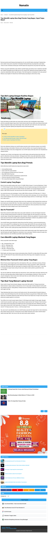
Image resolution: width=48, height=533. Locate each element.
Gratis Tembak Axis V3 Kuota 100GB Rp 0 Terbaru (14, 477)
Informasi (11, 22)
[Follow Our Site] (28, 490)
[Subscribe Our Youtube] (17, 490)
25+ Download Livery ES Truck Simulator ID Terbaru (15, 461)
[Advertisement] (24, 33)
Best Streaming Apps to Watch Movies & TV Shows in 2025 (21, 395)
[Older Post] (45, 411)
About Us (8, 527)
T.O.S (7, 528)
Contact (3, 527)
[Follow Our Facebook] (6, 490)
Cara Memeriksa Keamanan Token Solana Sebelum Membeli (17, 465)
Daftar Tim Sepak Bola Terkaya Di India (17, 401)
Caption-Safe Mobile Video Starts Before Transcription (16, 482)
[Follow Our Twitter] (40, 490)
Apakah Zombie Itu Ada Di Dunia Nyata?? (13, 473)
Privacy (3, 528)
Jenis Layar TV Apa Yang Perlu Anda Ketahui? (14, 469)
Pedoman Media (12, 528)
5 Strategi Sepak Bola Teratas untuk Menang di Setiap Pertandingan (23, 389)
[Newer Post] (42, 411)
